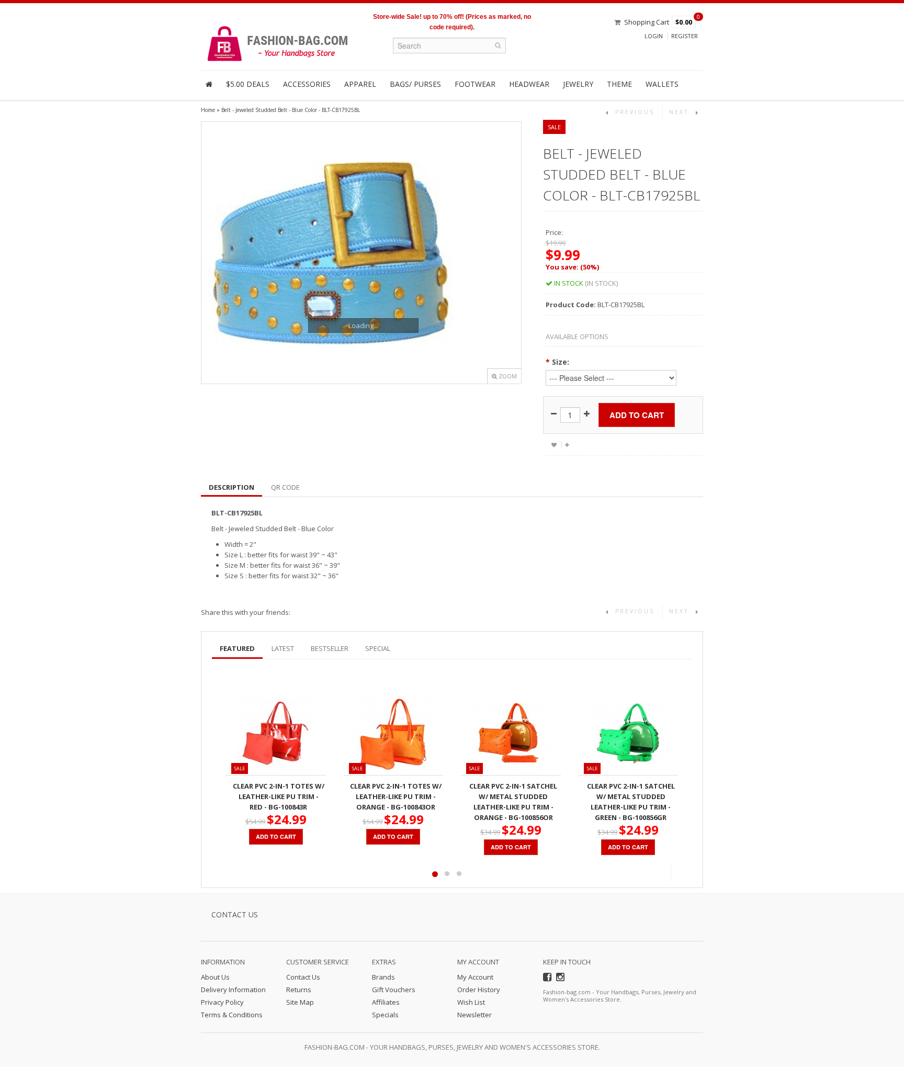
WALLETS (662, 84)
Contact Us (303, 977)
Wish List (471, 1002)
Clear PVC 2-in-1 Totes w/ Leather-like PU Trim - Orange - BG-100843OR (396, 796)
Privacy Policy (222, 1002)
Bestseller (329, 648)
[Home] (209, 84)
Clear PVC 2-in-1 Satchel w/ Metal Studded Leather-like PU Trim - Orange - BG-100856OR (513, 801)
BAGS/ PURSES (415, 84)
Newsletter (474, 1014)
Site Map (300, 1002)
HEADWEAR (529, 84)
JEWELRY (578, 84)
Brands (383, 977)
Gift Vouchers (393, 989)
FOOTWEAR (475, 84)
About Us (215, 977)
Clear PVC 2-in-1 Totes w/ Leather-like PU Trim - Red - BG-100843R (278, 796)
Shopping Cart (646, 22)
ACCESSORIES (307, 84)
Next (679, 872)
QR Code (285, 487)
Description (231, 487)
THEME (619, 84)
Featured (237, 648)
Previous (663, 872)
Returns (298, 989)
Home (208, 110)
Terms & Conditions (232, 1014)
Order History (478, 989)
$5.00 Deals (247, 84)
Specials (385, 1014)
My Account (475, 977)
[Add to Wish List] (554, 444)
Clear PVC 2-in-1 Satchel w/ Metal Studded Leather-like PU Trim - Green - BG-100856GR (631, 801)
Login (654, 36)
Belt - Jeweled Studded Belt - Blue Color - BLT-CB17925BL (290, 110)
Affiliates (386, 1002)
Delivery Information (233, 989)
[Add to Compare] (566, 444)
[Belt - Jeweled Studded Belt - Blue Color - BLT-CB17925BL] (361, 253)
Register (684, 36)
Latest (283, 648)
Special (377, 648)
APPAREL (360, 84)
